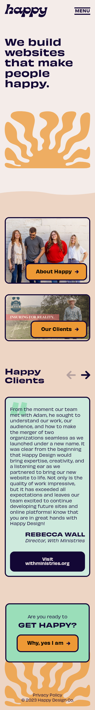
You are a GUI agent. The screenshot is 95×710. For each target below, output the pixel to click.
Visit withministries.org (47, 561)
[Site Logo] (26, 11)
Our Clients (56, 328)
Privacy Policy (47, 694)
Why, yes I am (45, 642)
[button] (82, 11)
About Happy (54, 271)
